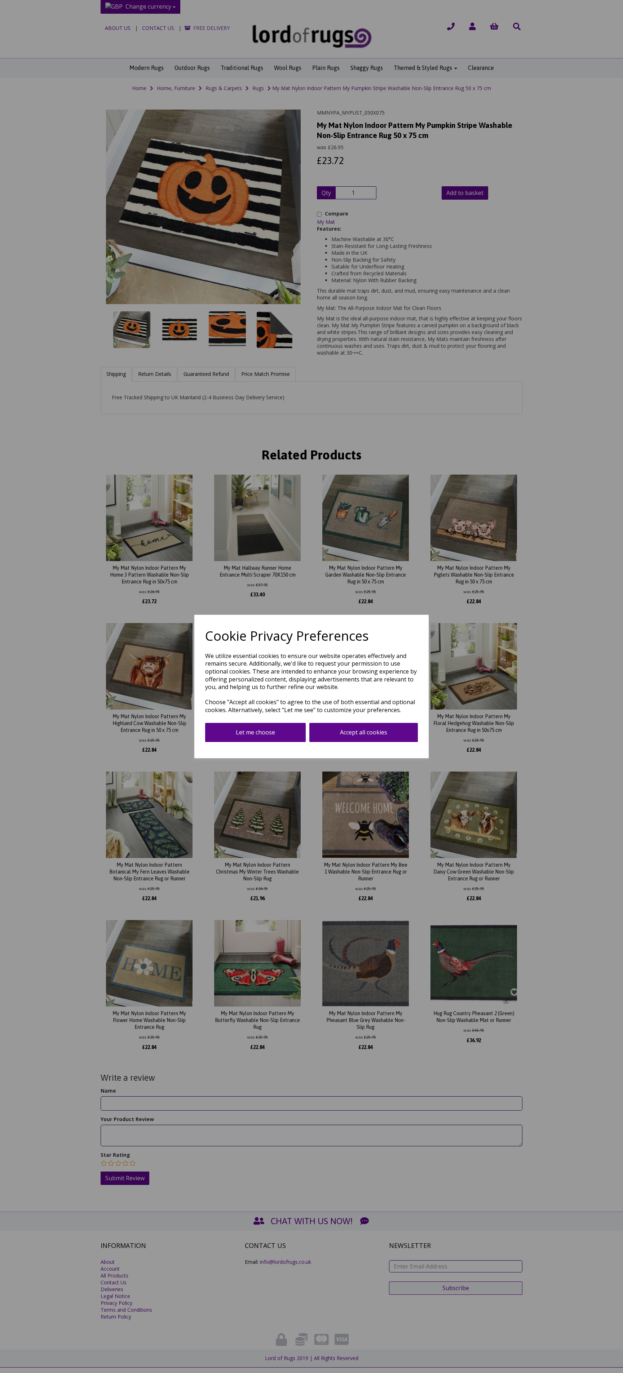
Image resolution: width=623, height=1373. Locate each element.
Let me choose (255, 732)
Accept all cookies (363, 732)
